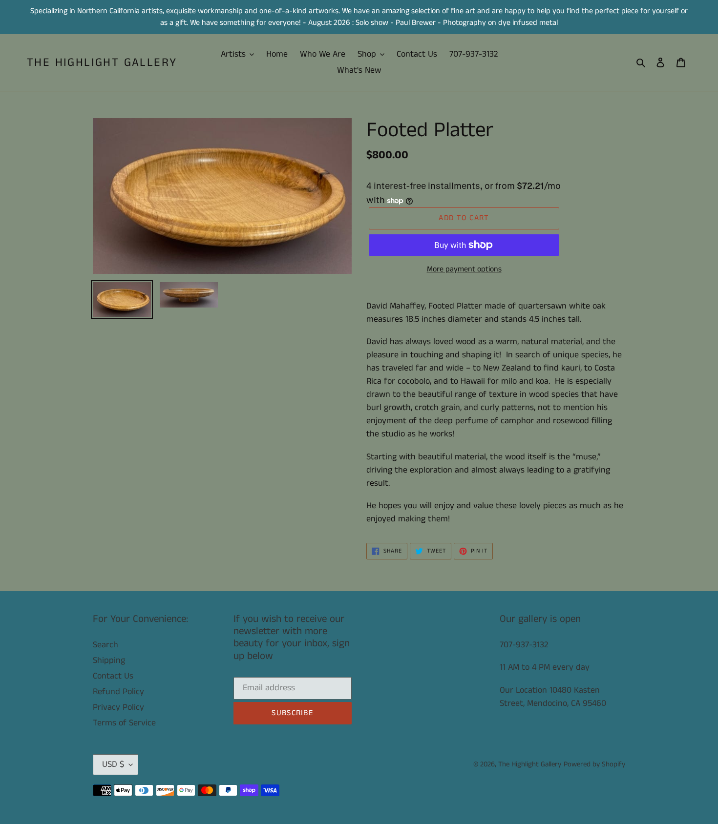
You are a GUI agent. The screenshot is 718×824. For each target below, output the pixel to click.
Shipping (109, 660)
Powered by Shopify (594, 764)
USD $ (113, 764)
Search (105, 645)
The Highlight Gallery (102, 63)
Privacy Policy (118, 707)
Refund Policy (118, 691)
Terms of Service (124, 723)
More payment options (464, 269)
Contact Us (113, 676)
